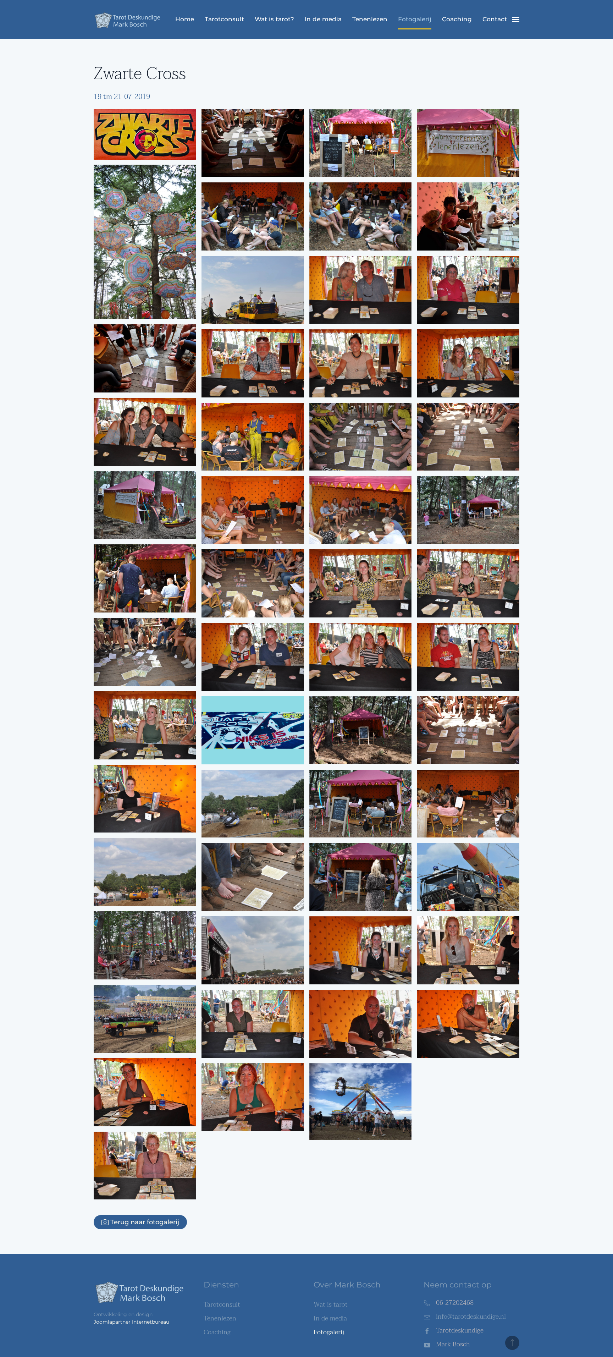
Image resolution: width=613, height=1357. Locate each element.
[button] (515, 19)
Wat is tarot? (274, 19)
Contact (494, 19)
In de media (323, 19)
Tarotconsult (224, 19)
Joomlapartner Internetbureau (131, 1322)
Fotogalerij (414, 19)
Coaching (457, 19)
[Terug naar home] (129, 19)
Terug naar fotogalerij (144, 1222)
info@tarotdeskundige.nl (471, 1316)
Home (184, 19)
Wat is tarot (331, 1304)
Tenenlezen (369, 19)
